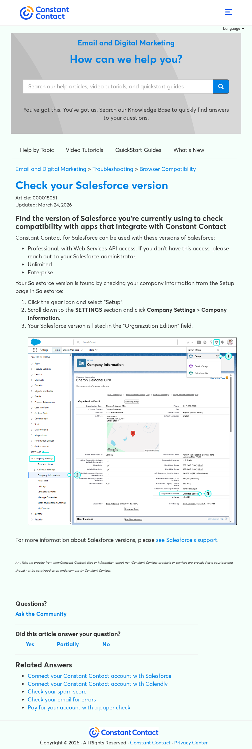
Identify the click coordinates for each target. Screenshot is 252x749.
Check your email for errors (62, 699)
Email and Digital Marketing (50, 168)
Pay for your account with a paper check (79, 707)
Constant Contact (150, 742)
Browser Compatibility (168, 168)
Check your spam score (57, 691)
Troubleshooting (113, 168)
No (106, 644)
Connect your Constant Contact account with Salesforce (99, 675)
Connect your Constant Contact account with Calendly (97, 683)
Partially (68, 644)
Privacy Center (191, 742)
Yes (30, 644)
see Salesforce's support (186, 539)
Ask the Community (41, 613)
